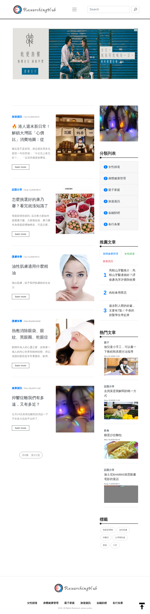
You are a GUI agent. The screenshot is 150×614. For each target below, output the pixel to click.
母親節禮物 (108, 530)
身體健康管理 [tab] (110, 253)
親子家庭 (112, 189)
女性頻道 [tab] (129, 253)
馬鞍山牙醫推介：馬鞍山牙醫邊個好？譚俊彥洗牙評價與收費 (122, 275)
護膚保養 (17, 256)
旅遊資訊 (17, 116)
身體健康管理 (115, 178)
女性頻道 (112, 166)
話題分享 (17, 189)
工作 (115, 545)
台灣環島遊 (120, 537)
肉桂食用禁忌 (118, 292)
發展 (105, 545)
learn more (20, 167)
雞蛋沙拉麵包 (113, 435)
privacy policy (86, 608)
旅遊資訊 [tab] (108, 261)
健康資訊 (17, 388)
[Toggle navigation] (74, 9)
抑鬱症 (106, 537)
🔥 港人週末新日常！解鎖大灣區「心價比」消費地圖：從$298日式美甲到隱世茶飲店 (31, 139)
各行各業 (112, 224)
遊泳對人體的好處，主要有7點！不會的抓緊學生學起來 (122, 310)
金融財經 (112, 212)
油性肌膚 (123, 530)
